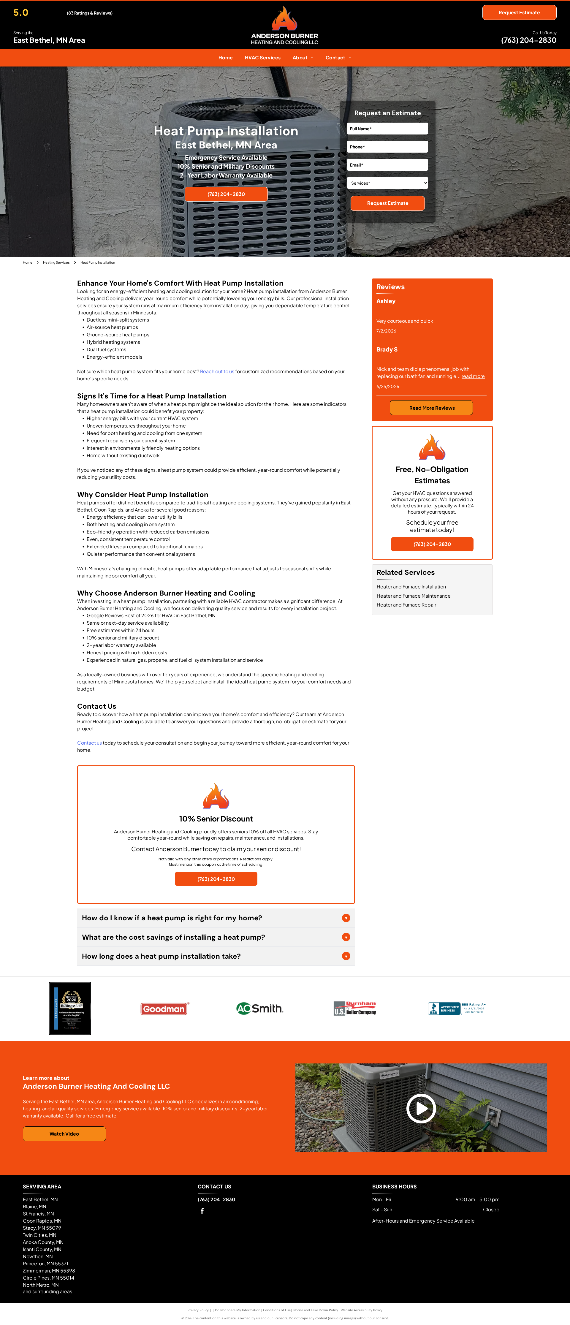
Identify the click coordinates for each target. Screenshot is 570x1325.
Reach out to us (217, 371)
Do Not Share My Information (237, 1310)
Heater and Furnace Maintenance (414, 596)
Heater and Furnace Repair (406, 604)
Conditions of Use (277, 1310)
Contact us (89, 743)
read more (473, 376)
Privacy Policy (198, 1310)
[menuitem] (226, 58)
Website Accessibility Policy (361, 1310)
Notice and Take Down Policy (315, 1310)
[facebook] (202, 1212)
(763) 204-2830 (529, 39)
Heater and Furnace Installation (411, 586)
